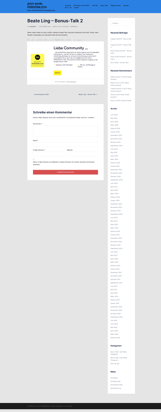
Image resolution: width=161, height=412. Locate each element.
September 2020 (117, 317)
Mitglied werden (116, 5)
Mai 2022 (114, 255)
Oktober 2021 (115, 279)
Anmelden (114, 378)
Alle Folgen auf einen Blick (81, 5)
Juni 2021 (114, 286)
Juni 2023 (114, 218)
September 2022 (117, 248)
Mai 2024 (114, 187)
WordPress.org (116, 388)
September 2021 (116, 283)
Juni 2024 (114, 183)
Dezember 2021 (116, 272)
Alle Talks (95, 5)
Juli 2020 (114, 320)
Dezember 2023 (116, 204)
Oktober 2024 (116, 176)
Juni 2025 (114, 149)
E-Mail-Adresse (39, 150)
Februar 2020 (115, 338)
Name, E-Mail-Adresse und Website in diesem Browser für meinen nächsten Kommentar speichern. (63, 163)
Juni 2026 (114, 115)
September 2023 (117, 214)
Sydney (69, 406)
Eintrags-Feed (115, 381)
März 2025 (114, 159)
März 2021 (114, 296)
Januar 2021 (115, 303)
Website (69, 150)
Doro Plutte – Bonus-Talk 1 (120, 63)
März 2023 (114, 228)
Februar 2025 (115, 163)
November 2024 (116, 173)
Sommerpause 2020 (41, 94)
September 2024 (117, 180)
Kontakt (76, 7)
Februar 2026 (115, 128)
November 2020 (116, 310)
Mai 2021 (114, 289)
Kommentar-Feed (117, 385)
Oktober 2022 (116, 245)
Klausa (33, 26)
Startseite (68, 5)
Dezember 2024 (116, 170)
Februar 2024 (115, 197)
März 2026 (114, 125)
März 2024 (114, 194)
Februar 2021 (115, 300)
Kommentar (37, 124)
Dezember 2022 (116, 238)
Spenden (126, 5)
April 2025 (114, 156)
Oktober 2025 (116, 142)
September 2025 (117, 146)
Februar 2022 (115, 265)
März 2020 (114, 334)
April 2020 (114, 331)
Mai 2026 (114, 118)
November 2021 (116, 276)
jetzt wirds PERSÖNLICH (37, 5)
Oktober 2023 (116, 211)
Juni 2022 (114, 252)
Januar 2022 (115, 269)
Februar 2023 (115, 231)
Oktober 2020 (116, 314)
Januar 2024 (115, 200)
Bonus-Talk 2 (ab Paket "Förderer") (65, 26)
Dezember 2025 (116, 135)
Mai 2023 (114, 221)
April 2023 (114, 224)
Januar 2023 (115, 235)
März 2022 (114, 262)
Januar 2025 (115, 166)
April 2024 (114, 190)
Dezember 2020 (116, 307)
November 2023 (116, 207)
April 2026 (114, 122)
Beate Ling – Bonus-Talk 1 (88, 94)
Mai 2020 (114, 327)
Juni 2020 (114, 324)
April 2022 (114, 259)
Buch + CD (68, 7)
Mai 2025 (114, 152)
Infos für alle (115, 364)
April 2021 (114, 293)
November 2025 (116, 139)
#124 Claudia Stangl (124, 100)
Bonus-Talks (104, 5)
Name (35, 140)
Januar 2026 (115, 132)
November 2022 (116, 241)
